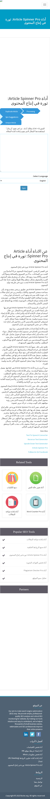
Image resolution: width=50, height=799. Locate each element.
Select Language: (40, 176)
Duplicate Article (12, 111)
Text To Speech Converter (37, 435)
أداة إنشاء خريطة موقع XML (32, 751)
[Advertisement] (25, 65)
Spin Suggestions (12, 117)
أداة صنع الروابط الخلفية (36, 547)
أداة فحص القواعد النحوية (36, 562)
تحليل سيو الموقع (39, 578)
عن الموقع (38, 785)
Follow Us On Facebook (38, 452)
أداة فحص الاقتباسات (34, 747)
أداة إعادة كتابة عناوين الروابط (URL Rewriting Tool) (25, 760)
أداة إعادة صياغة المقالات (36, 539)
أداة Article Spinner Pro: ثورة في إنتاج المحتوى (27, 555)
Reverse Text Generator (38, 439)
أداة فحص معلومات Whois (32, 754)
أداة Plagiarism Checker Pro (35, 570)
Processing (31, 111)
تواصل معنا (38, 782)
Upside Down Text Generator (36, 443)
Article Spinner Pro (40, 448)
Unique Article (11, 123)
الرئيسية (39, 778)
